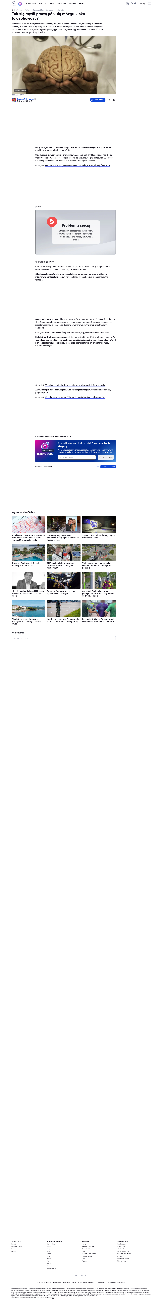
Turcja (48, 1249)
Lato (83, 1258)
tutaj (53, 1297)
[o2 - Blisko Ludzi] (22, 4)
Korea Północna (51, 1244)
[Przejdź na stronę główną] (14, 5)
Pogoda (72, 4)
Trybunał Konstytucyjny (89, 1254)
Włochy (49, 1254)
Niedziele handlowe (88, 1246)
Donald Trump (121, 1246)
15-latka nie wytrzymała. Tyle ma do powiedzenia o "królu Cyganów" (75, 397)
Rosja (48, 1251)
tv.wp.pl (13, 1249)
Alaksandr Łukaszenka (124, 1254)
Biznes (82, 4)
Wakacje (84, 1261)
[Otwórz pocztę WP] (127, 3)
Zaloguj (142, 4)
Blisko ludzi (31, 4)
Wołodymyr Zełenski (123, 1258)
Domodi (13, 1244)
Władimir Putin (121, 1249)
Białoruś (49, 1266)
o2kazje (42, 4)
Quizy (52, 4)
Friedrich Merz (121, 1261)
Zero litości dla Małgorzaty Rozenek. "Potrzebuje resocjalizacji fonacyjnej (77, 165)
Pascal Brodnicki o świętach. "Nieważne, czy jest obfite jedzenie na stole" (77, 332)
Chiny (83, 1251)
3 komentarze (98, 100)
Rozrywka (62, 4)
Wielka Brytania (51, 1268)
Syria (48, 1256)
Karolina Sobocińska (25, 99)
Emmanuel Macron (123, 1251)
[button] (133, 3)
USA (48, 1261)
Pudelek (13, 1251)
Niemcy (49, 1263)
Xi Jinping (120, 1256)
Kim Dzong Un (121, 1244)
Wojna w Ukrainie (87, 1256)
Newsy (84, 1244)
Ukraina (49, 1246)
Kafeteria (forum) (16, 1246)
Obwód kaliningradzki (88, 1249)
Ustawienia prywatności (116, 1282)
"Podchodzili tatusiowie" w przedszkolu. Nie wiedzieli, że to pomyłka (75, 385)
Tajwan (49, 1258)
